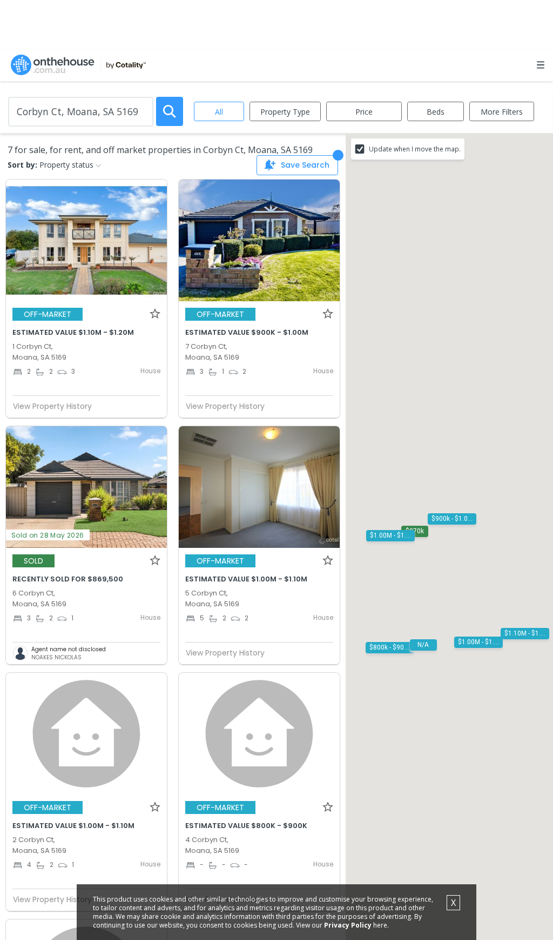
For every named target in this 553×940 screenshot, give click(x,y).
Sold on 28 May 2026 (47, 535)
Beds (435, 112)
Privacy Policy (348, 925)
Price (364, 112)
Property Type (285, 112)
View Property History (52, 406)
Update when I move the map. (415, 148)
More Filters (502, 112)
